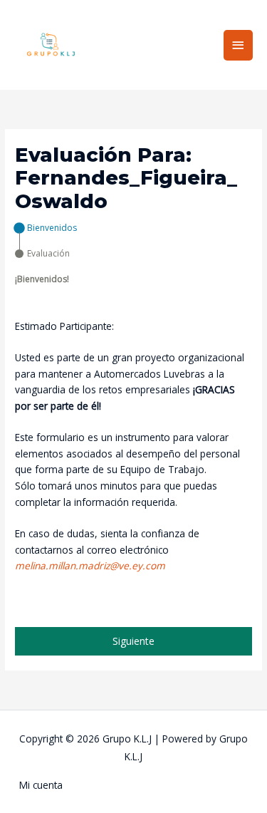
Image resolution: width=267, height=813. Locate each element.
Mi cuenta (41, 785)
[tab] (46, 228)
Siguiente (133, 641)
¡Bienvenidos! (42, 279)
